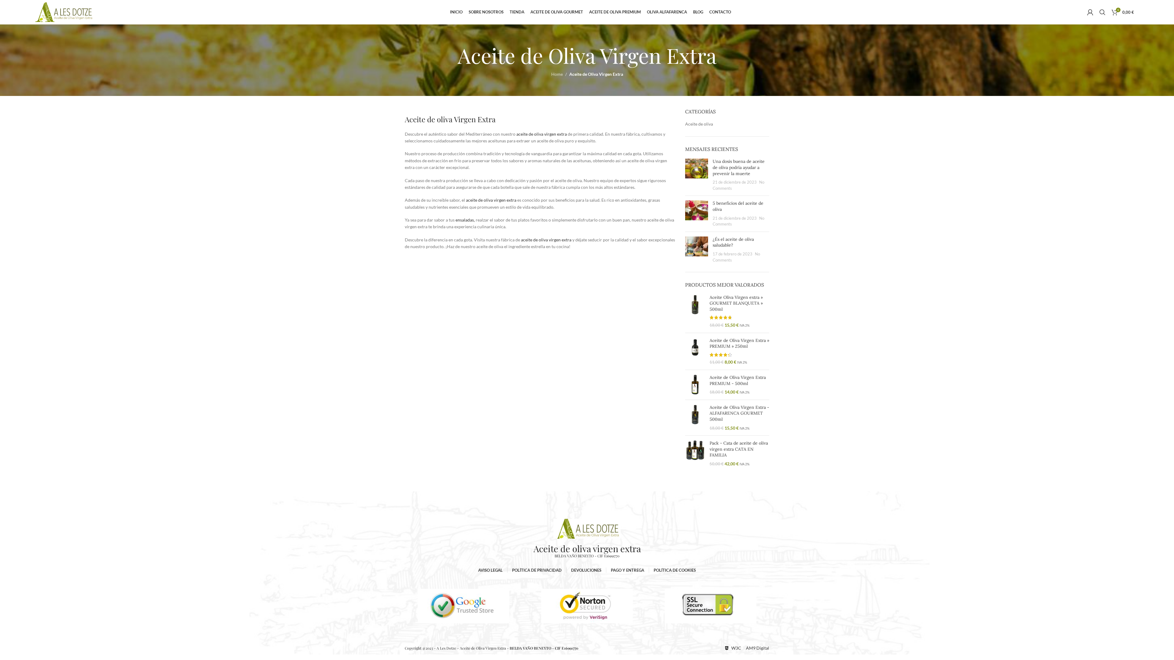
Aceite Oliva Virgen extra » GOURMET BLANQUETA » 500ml (736, 303)
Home (557, 74)
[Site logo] (64, 11)
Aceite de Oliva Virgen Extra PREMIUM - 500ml (738, 380)
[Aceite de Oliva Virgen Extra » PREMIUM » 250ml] (695, 351)
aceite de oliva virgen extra (541, 134)
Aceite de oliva (699, 124)
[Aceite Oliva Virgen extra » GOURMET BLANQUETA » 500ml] (695, 311)
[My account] (1090, 12)
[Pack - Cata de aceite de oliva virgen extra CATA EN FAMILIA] (695, 453)
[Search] (1102, 12)
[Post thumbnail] (696, 175)
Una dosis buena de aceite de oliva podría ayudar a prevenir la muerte (739, 167)
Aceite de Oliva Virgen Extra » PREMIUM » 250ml (739, 343)
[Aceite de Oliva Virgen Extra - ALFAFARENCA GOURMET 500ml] (695, 418)
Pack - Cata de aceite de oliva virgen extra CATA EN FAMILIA (739, 449)
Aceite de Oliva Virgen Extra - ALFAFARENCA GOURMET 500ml (739, 413)
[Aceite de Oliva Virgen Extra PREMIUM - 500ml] (695, 385)
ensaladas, (465, 219)
